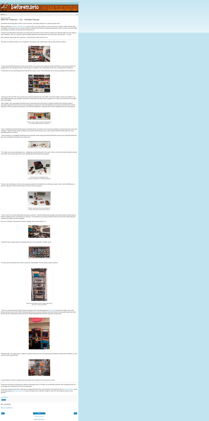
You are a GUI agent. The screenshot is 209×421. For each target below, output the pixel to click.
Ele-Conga (51, 310)
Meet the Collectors (67, 389)
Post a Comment (7, 408)
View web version (39, 416)
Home (39, 413)
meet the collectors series (19, 26)
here (45, 221)
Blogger (42, 419)
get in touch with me (18, 391)
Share (3, 399)
